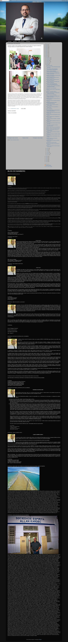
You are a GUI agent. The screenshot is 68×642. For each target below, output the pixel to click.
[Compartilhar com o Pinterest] (25, 108)
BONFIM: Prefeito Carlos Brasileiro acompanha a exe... (51, 138)
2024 (47, 47)
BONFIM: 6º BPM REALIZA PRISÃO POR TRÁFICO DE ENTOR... (52, 73)
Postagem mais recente (13, 137)
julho (47, 64)
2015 (47, 157)
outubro (48, 60)
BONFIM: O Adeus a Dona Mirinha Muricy (53, 128)
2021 (47, 51)
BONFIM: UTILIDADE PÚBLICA (51, 91)
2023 (47, 48)
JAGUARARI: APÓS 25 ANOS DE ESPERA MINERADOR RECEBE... (53, 86)
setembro (48, 61)
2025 (47, 46)
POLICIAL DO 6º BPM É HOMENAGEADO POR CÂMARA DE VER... (53, 110)
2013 (47, 160)
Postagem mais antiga (37, 137)
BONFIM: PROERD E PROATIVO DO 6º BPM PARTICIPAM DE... (52, 80)
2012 (47, 161)
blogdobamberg (48, 165)
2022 (47, 50)
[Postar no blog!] (22, 108)
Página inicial (25, 137)
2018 (47, 55)
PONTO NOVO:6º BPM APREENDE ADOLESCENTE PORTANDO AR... (52, 69)
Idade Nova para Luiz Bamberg (51, 94)
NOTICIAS (9, 41)
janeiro (48, 154)
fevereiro (48, 153)
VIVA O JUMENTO (49, 108)
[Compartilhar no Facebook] (24, 108)
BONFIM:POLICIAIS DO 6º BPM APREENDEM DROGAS (51, 103)
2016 (47, 156)
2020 (47, 52)
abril (47, 150)
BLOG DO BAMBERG (16, 171)
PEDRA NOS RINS (49, 65)
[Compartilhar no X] (23, 108)
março (48, 152)
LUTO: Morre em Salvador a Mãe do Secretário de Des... (52, 125)
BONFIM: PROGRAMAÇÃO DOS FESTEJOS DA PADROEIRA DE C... (52, 84)
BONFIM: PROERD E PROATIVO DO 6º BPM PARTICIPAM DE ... (52, 78)
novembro (48, 59)
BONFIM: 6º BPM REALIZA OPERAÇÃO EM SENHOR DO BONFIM (53, 75)
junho (48, 148)
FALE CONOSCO (21, 41)
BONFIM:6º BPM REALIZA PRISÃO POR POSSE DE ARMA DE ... (52, 82)
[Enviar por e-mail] (21, 108)
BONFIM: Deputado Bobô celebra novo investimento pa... (52, 130)
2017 (47, 56)
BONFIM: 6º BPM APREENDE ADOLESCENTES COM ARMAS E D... (52, 71)
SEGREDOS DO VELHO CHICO (51, 142)
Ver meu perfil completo (48, 166)
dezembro (48, 57)
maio (47, 149)
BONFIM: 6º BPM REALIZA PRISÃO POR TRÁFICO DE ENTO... (52, 96)
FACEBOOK (28, 41)
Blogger (40, 639)
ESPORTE (15, 41)
